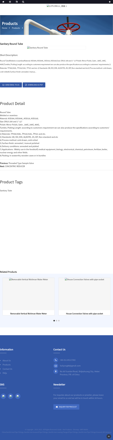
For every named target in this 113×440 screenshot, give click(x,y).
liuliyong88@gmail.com (70, 365)
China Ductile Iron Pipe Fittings (13, 432)
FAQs (5, 373)
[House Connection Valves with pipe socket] (84, 279)
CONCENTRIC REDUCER (15, 166)
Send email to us (12, 85)
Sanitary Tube (6, 190)
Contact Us (7, 369)
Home (4, 28)
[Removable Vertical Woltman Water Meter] (28, 279)
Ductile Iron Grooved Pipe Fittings (36, 432)
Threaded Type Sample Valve (21, 163)
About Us (7, 360)
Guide (59, 430)
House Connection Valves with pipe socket (84, 313)
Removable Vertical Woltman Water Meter (28, 313)
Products (16, 28)
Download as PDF (35, 85)
